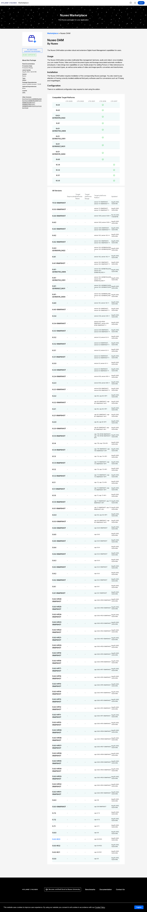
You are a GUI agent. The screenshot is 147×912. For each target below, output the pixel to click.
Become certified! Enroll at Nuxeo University (64, 889)
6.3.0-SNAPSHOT (59, 370)
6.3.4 (58, 165)
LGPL (23, 92)
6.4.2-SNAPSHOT (59, 242)
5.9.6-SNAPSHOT (59, 528)
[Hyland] (30, 889)
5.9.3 (54, 561)
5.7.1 (54, 826)
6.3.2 (58, 170)
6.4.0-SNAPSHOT (59, 310)
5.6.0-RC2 (56, 846)
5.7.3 (54, 813)
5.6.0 (54, 833)
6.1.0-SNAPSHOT (59, 502)
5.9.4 (54, 547)
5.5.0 (54, 859)
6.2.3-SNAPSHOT (59, 389)
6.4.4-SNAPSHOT (59, 216)
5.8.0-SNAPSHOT (59, 807)
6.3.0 (58, 181)
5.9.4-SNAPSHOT (59, 554)
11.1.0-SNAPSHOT (59, 203)
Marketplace (52, 33)
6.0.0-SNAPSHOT (59, 521)
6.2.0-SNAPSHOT (59, 429)
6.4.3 (58, 105)
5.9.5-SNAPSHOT (59, 541)
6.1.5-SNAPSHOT (58, 436)
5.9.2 (54, 574)
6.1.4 (54, 443)
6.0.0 (54, 515)
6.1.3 (54, 456)
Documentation (106, 889)
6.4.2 (58, 110)
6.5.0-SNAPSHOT (59, 209)
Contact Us (120, 889)
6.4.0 (58, 159)
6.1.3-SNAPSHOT (58, 463)
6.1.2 (54, 469)
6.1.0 (54, 495)
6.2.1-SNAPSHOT (58, 415)
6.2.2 (54, 396)
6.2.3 (54, 383)
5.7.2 (54, 820)
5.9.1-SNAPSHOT (58, 593)
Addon (24, 80)
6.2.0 (54, 422)
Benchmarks (90, 889)
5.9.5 (54, 534)
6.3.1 (58, 175)
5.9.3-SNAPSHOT (59, 567)
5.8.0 (54, 800)
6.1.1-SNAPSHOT (58, 489)
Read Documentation (28, 63)
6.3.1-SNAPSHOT (58, 357)
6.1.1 (53, 482)
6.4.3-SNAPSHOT (59, 229)
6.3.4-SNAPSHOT (59, 323)
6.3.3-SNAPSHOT (59, 331)
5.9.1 (54, 587)
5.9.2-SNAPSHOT (59, 580)
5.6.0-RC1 (56, 852)
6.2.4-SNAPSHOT (59, 376)
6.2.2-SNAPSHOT (59, 402)
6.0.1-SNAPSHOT (59, 508)
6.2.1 (54, 409)
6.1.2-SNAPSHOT (58, 476)
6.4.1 (58, 123)
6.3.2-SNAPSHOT (59, 344)
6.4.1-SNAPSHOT (58, 263)
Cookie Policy (100, 907)
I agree (139, 907)
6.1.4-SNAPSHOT (58, 450)
